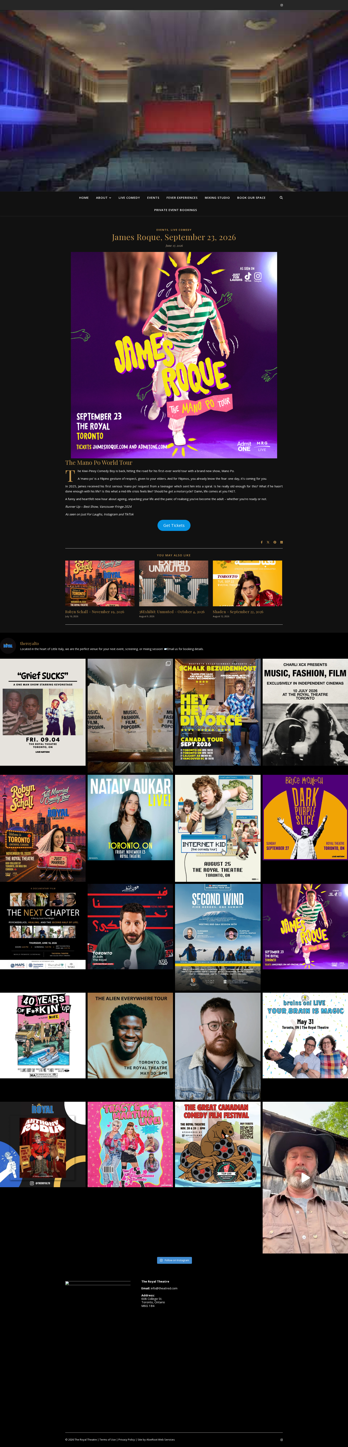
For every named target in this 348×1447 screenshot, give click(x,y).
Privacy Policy (126, 1439)
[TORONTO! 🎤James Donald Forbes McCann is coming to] (218, 1046)
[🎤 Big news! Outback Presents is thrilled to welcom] (130, 817)
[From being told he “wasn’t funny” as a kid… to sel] (130, 927)
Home (84, 198)
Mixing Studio (217, 198)
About (102, 198)
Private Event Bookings (175, 210)
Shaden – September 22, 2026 (238, 611)
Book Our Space (251, 198)
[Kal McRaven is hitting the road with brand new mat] (218, 828)
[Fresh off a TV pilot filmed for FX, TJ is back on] (130, 1035)
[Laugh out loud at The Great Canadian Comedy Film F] (218, 1144)
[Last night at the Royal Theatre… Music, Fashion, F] (130, 716)
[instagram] (282, 5)
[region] (174, 108)
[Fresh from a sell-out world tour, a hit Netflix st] (218, 712)
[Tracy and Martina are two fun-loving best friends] (130, 1144)
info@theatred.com (164, 1288)
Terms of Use (107, 1439)
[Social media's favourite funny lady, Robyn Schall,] (43, 828)
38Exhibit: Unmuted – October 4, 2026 (172, 611)
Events (153, 198)
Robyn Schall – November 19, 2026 (94, 611)
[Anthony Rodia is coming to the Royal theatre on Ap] (43, 1144)
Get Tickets (174, 525)
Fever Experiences (182, 198)
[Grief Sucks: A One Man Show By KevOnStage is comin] (43, 712)
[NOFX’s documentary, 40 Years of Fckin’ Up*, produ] (43, 1035)
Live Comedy (129, 198)
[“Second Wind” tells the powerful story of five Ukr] (218, 937)
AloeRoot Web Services (160, 1439)
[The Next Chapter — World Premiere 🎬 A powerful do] (43, 927)
